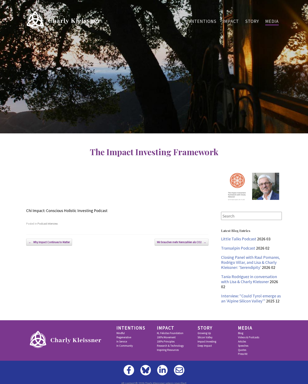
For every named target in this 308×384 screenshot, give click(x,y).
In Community (124, 346)
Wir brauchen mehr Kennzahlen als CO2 (181, 242)
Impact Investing (207, 341)
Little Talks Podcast (238, 238)
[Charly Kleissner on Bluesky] (145, 370)
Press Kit (242, 354)
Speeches (243, 346)
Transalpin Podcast (238, 248)
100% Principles (166, 341)
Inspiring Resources (168, 350)
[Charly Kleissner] (64, 19)
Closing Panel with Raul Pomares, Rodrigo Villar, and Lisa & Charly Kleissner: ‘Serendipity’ (250, 262)
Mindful (120, 333)
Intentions (203, 21)
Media (272, 21)
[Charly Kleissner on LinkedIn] (162, 370)
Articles (242, 341)
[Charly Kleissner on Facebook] (129, 370)
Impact (231, 21)
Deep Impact (205, 346)
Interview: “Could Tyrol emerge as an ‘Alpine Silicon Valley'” (251, 298)
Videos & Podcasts (248, 337)
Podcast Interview (48, 223)
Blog (240, 333)
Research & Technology (170, 346)
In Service (121, 341)
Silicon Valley (205, 337)
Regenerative (123, 337)
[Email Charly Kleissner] (179, 370)
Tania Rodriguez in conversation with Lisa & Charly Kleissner (249, 279)
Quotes (242, 350)
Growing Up (204, 333)
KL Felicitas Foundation (170, 333)
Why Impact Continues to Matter (49, 242)
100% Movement (166, 337)
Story (252, 21)
